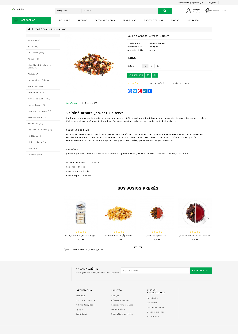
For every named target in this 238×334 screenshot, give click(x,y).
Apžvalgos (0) (89, 103)
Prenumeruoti (200, 271)
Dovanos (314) (35, 154)
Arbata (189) (34, 40)
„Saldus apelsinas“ (157, 235)
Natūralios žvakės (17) (39, 99)
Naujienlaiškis (118, 309)
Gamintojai (81, 314)
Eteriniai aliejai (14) (37, 117)
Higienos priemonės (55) (40, 130)
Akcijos (82, 20)
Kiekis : (130, 66)
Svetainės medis (105, 20)
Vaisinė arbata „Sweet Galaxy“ (51, 29)
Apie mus (80, 296)
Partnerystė (153, 316)
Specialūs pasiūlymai (122, 314)
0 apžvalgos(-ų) (156, 83)
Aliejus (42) (33, 59)
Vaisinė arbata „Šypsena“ (119, 235)
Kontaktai (193, 20)
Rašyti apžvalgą (181, 83)
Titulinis (64, 20)
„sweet (91, 249)
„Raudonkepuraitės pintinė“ (195, 235)
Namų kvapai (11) (36, 105)
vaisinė (75, 249)
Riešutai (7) (33, 74)
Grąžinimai (152, 303)
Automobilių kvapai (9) (39, 111)
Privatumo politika (85, 300)
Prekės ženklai (153, 20)
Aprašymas (72, 103)
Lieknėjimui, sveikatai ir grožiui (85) (39, 66)
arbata (83, 249)
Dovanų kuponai (155, 312)
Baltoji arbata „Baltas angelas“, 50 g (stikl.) (89, 235)
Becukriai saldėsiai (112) (40, 80)
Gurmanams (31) (36, 92)
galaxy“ (100, 249)
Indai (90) (33, 148)
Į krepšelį (137, 75)
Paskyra (115, 296)
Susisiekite (152, 298)
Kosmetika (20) (35, 123)
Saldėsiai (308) (35, 86)
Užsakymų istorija (120, 300)
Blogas (175, 20)
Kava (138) (33, 46)
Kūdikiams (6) (35, 136)
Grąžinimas (129, 20)
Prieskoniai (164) (36, 53)
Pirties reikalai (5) (37, 142)
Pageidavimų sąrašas (122, 305)
